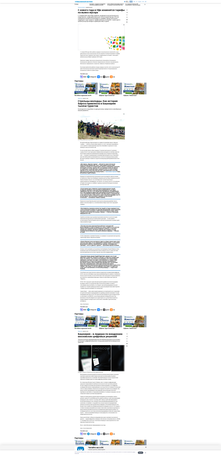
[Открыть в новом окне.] (83, 76)
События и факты (81, 7)
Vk (131, 1)
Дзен (134, 1)
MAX (143, 1)
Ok (136, 1)
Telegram (139, 1)
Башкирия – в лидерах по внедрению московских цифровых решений (97, 4)
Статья (76, 4)
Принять (140, 452)
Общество (80, 331)
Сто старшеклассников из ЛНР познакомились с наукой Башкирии (132, 4)
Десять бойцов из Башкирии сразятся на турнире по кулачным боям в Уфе (115, 4)
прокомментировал (111, 171)
